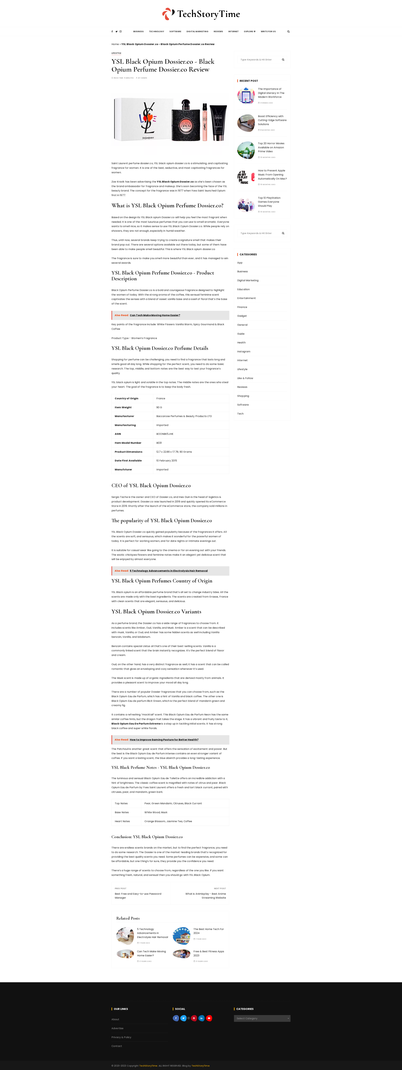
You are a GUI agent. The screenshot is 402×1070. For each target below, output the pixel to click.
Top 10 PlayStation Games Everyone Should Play (269, 202)
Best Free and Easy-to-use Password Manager (138, 896)
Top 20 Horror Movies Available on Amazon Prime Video (271, 147)
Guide (240, 334)
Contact (116, 1046)
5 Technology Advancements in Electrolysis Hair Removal (152, 933)
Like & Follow (245, 378)
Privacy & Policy (121, 1037)
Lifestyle (116, 53)
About (115, 1019)
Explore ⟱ (249, 31)
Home (115, 44)
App (239, 262)
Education (243, 289)
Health (241, 342)
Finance (242, 307)
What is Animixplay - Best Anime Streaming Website (205, 896)
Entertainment (246, 298)
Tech (240, 413)
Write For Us (268, 31)
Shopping (243, 396)
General (242, 325)
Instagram (243, 351)
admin (144, 78)
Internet (233, 31)
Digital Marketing (197, 31)
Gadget (242, 316)
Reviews (218, 31)
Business (138, 31)
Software (175, 31)
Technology (156, 31)
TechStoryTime (148, 1065)
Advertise (117, 1028)
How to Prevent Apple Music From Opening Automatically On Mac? (272, 174)
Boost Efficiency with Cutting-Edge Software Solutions (272, 120)
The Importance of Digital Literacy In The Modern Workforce (271, 93)
